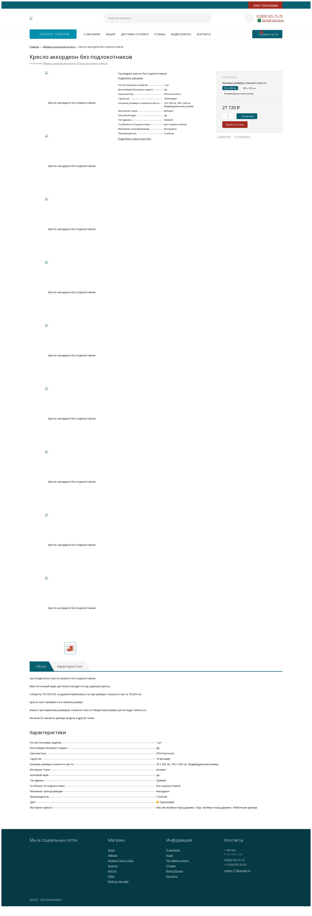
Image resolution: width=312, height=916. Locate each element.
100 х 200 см (248, 88)
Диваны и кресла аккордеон (59, 63)
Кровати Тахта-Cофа (120, 860)
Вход (257, 5)
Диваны (112, 855)
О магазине (92, 34)
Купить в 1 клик (235, 124)
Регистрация (270, 5)
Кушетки (113, 865)
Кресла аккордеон (87, 63)
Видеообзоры (181, 34)
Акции (110, 34)
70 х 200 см (230, 88)
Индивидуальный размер (239, 93)
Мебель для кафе (118, 881)
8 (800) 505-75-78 (269, 16)
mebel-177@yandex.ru (237, 870)
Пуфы (111, 876)
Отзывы (159, 34)
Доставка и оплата (134, 34)
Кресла (103, 63)
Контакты (204, 34)
